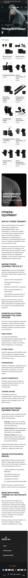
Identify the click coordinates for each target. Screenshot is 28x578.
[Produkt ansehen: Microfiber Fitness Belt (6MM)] (11, 92)
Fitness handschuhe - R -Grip (20, 76)
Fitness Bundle (7, 56)
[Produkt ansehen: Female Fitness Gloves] (11, 156)
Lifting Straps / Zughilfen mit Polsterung (20, 98)
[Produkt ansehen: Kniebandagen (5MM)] (11, 114)
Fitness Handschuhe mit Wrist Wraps (20, 162)
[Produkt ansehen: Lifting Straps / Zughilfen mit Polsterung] (24, 92)
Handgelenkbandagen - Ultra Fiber (9, 139)
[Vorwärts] (26, 2)
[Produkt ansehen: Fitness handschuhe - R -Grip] (24, 70)
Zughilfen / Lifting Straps (19, 119)
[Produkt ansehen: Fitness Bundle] (11, 52)
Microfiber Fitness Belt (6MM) (6, 98)
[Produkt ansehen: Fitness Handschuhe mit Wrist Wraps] (24, 156)
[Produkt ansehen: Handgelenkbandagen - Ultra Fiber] (11, 134)
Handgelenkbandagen (9, 75)
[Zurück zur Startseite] (2, 24)
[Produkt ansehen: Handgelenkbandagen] (11, 70)
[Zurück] (2, 2)
